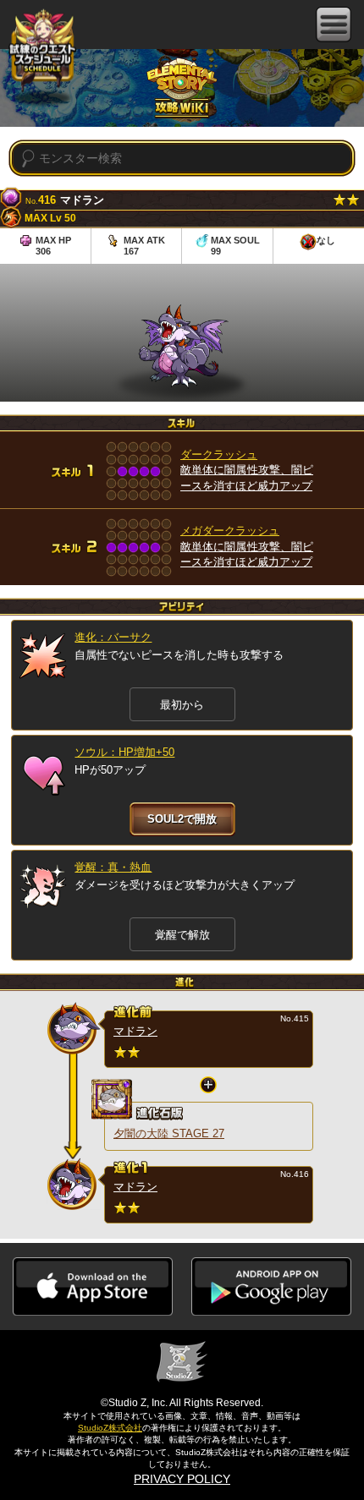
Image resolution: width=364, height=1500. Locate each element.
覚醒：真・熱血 (113, 867)
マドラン (135, 1031)
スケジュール (42, 51)
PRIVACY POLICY (182, 1479)
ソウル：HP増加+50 (124, 752)
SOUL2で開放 (182, 819)
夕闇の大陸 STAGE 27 (168, 1133)
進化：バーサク (113, 637)
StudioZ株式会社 (110, 1427)
